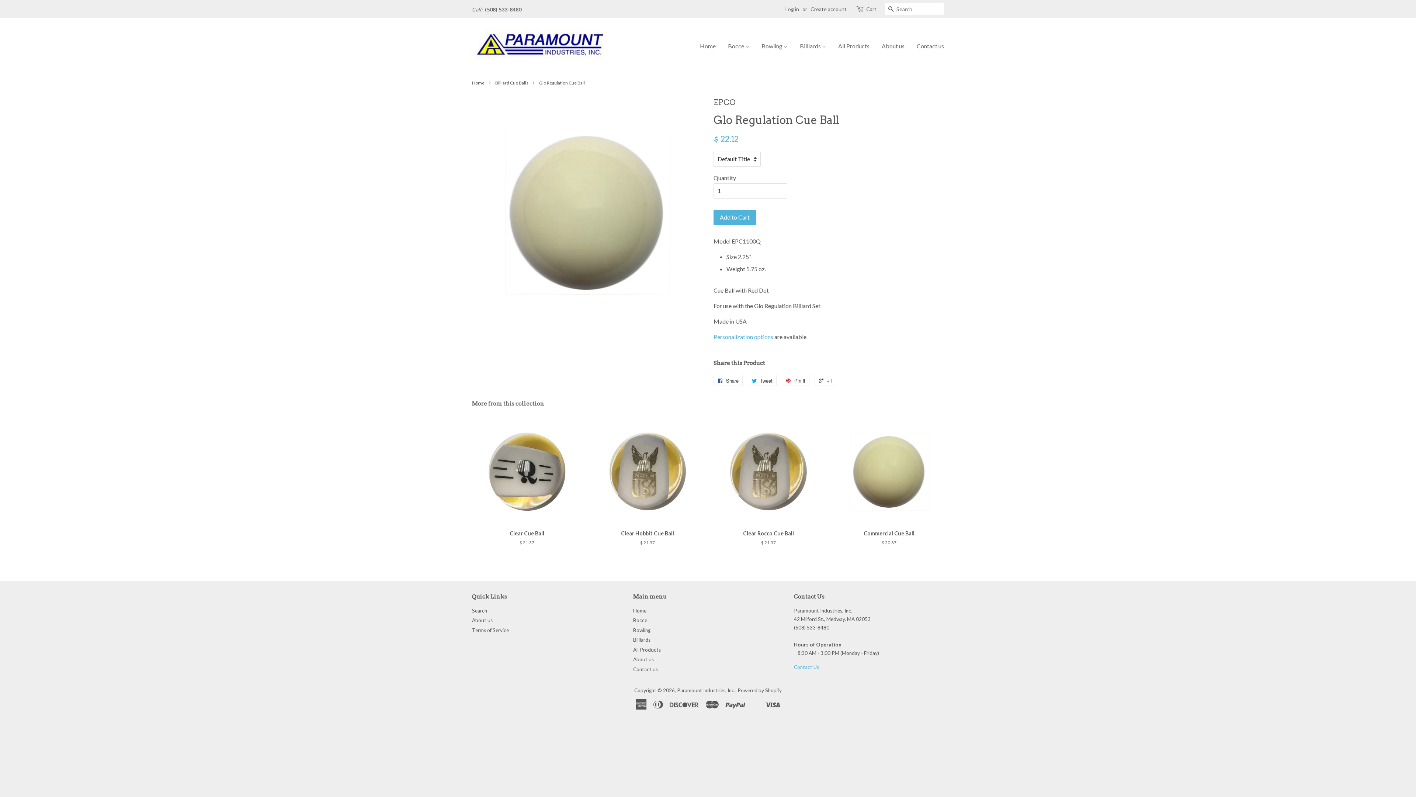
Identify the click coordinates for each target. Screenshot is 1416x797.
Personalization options (743, 336)
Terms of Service (490, 630)
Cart (871, 9)
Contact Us (806, 667)
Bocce (736, 45)
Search (479, 611)
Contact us (930, 45)
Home (708, 45)
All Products (854, 45)
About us (893, 45)
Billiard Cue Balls (511, 83)
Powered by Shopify (760, 690)
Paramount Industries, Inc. (706, 690)
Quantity (725, 177)
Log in (792, 9)
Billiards (811, 45)
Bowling (772, 45)
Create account (829, 9)
